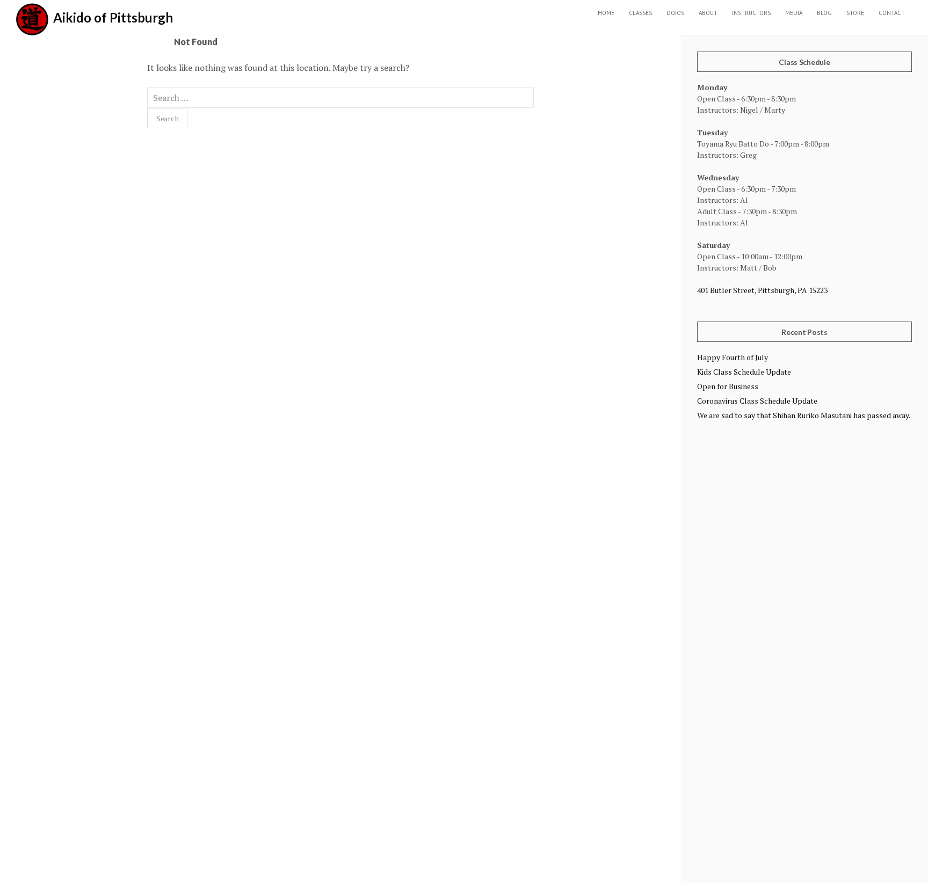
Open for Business (727, 386)
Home (606, 13)
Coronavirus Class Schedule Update (757, 401)
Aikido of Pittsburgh (113, 17)
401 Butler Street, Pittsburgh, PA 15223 (762, 290)
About (708, 13)
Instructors (751, 13)
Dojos (675, 13)
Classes (640, 13)
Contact (892, 13)
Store (855, 13)
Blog (824, 13)
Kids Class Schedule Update (744, 372)
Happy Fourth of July (732, 357)
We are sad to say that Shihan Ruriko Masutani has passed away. (803, 415)
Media (793, 13)
